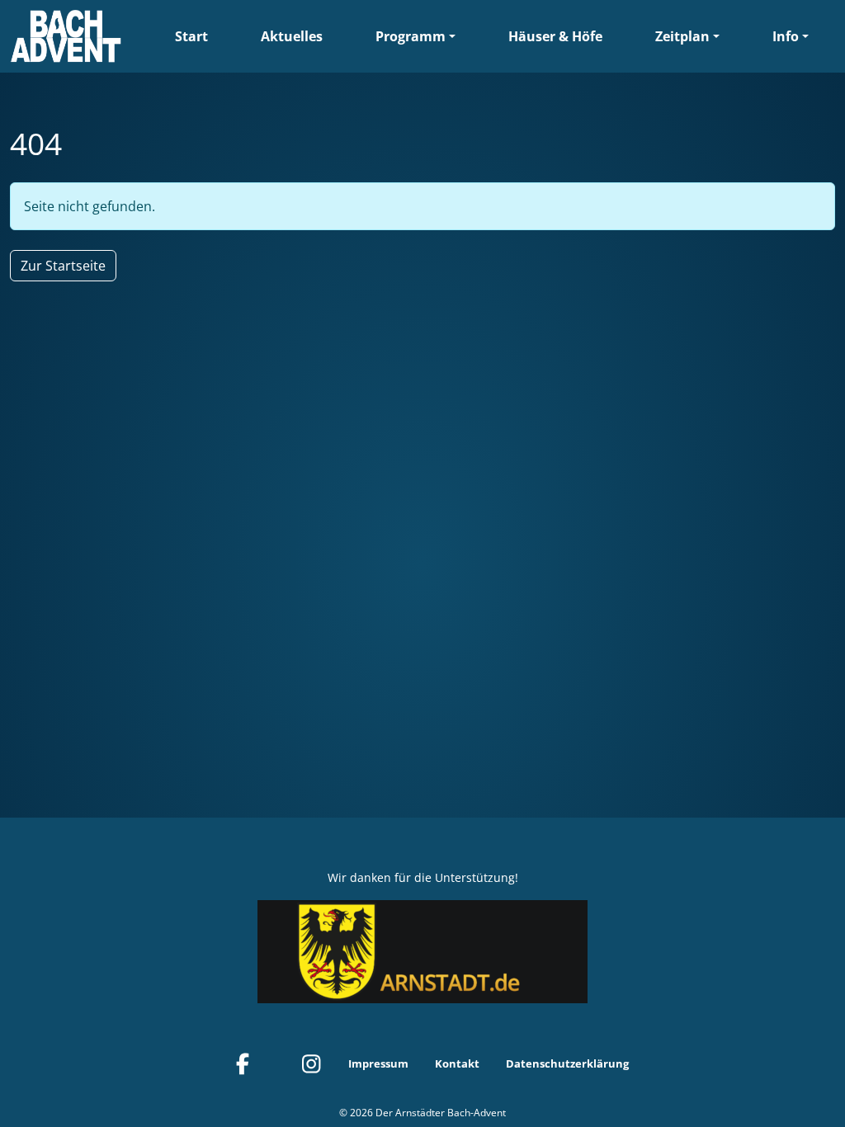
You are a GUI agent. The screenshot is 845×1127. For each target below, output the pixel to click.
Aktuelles (292, 36)
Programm (410, 36)
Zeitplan (682, 36)
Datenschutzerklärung (567, 1063)
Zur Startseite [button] (63, 266)
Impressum (378, 1063)
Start (191, 36)
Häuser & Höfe (555, 36)
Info (785, 36)
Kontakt (457, 1063)
